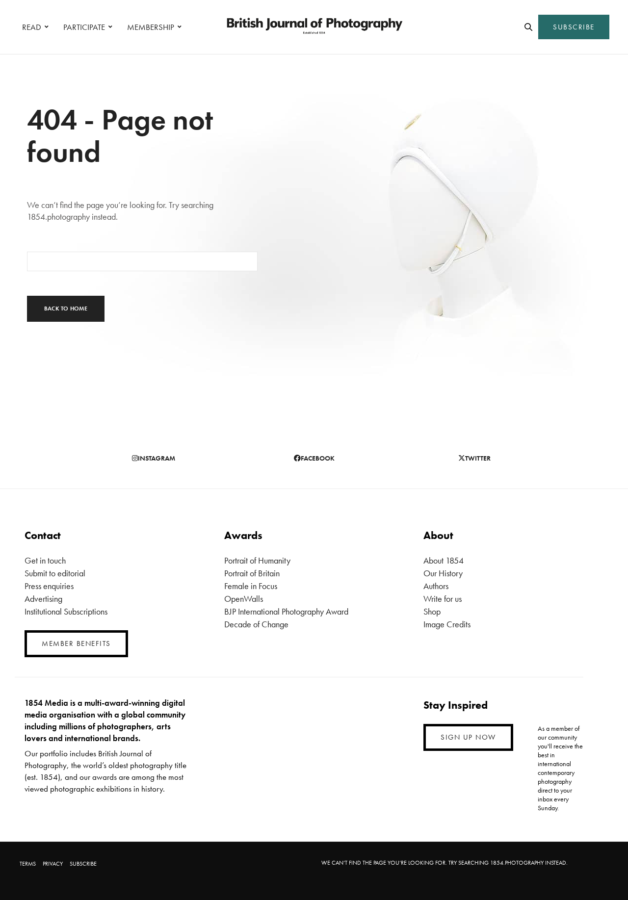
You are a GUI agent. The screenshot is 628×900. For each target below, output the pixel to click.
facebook (318, 458)
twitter (478, 458)
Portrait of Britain (252, 573)
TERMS (28, 864)
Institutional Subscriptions (66, 611)
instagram (156, 458)
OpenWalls (243, 598)
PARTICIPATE (84, 27)
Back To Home (65, 308)
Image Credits (447, 624)
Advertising (43, 598)
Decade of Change (256, 624)
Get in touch (45, 560)
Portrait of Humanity (257, 560)
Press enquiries (49, 585)
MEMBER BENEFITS (76, 643)
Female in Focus (250, 585)
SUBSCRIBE (574, 27)
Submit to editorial (55, 573)
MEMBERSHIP (150, 27)
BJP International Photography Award (286, 611)
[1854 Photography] (314, 27)
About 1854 (443, 560)
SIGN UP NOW (468, 737)
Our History (443, 573)
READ (31, 27)
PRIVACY (53, 864)
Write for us (442, 598)
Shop (432, 611)
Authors (435, 585)
